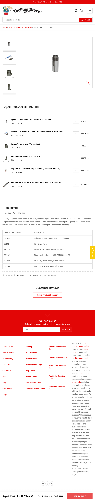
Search (87, 20)
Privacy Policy (7, 353)
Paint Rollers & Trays (34, 365)
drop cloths (76, 382)
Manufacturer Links (33, 383)
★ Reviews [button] (93, 252)
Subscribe (66, 329)
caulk (86, 358)
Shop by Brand (31, 353)
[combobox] (47, 19)
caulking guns (77, 358)
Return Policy (7, 359)
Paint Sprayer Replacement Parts (20, 27)
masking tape (85, 373)
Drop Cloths (30, 371)
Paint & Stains (31, 377)
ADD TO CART (80, 496)
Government (7, 389)
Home (4, 27)
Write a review (50, 275)
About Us (6, 365)
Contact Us (6, 371)
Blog (4, 383)
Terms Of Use (7, 347)
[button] (9, 275)
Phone (5, 377)
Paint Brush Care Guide (58, 357)
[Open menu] (90, 10)
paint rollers (84, 346)
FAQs (4, 395)
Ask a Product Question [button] (47, 295)
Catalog (29, 347)
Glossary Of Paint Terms (35, 389)
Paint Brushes (31, 359)
